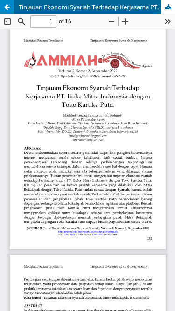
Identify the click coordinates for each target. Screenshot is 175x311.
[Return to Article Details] (7, 7)
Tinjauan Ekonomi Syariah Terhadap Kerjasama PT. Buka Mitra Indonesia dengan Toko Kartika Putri (97, 7)
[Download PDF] (168, 7)
